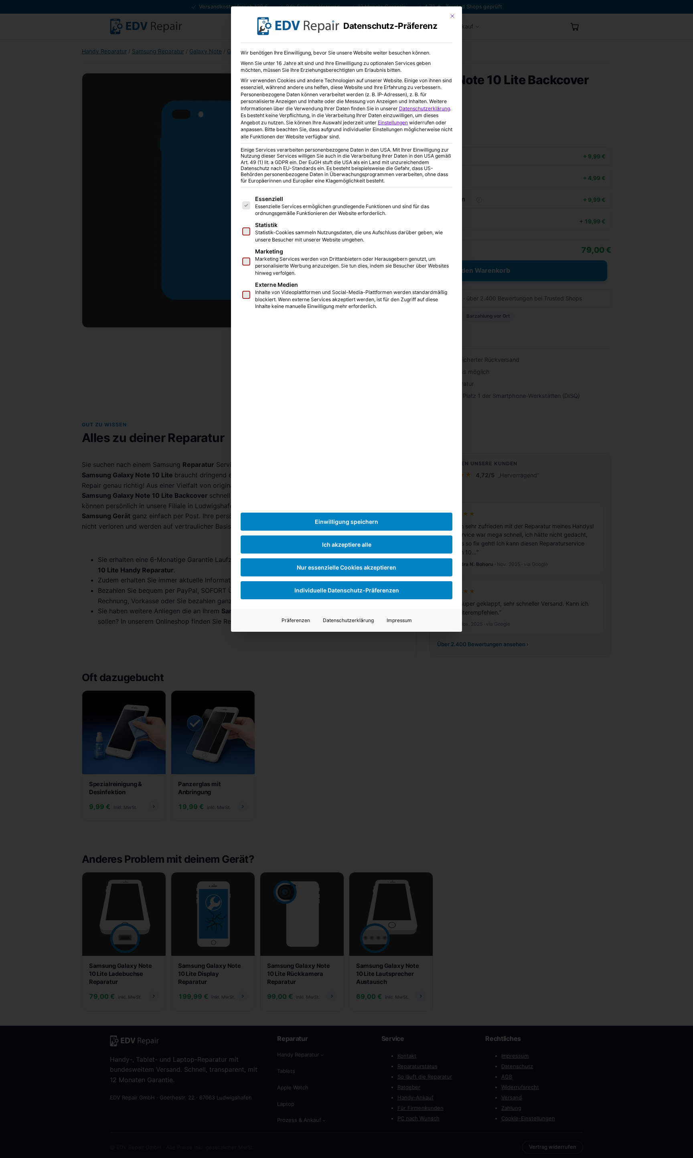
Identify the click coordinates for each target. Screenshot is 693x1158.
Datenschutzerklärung (424, 108)
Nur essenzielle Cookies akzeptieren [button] (346, 567)
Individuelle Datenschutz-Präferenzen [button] (346, 590)
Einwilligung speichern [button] (346, 521)
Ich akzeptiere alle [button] (346, 544)
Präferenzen (296, 620)
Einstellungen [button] (393, 123)
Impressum (399, 620)
